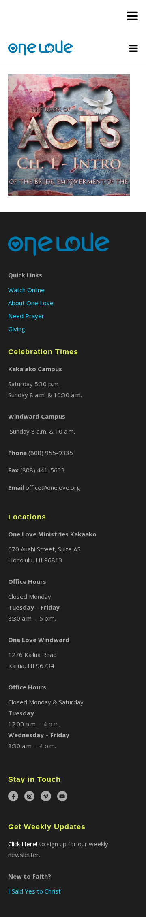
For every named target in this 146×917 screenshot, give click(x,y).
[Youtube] (62, 796)
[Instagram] (29, 796)
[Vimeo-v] (46, 796)
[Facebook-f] (13, 796)
